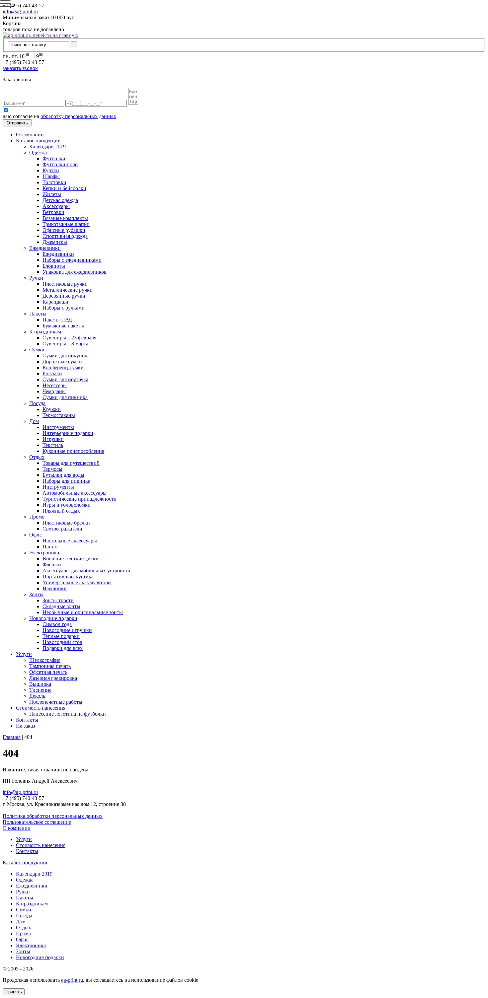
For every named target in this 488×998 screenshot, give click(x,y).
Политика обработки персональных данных (53, 816)
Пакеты (37, 314)
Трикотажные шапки (66, 224)
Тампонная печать (50, 666)
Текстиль (52, 445)
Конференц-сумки (63, 367)
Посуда (37, 403)
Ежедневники (45, 248)
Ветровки (53, 212)
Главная (12, 737)
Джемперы (54, 242)
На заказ (25, 726)
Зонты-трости (58, 600)
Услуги (24, 654)
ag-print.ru (72, 980)
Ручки (36, 278)
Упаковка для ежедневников (74, 272)
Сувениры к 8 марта (65, 343)
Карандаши (55, 302)
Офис (35, 534)
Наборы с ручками (63, 308)
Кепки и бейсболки (64, 188)
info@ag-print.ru (20, 11)
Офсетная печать (48, 672)
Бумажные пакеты (63, 325)
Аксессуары (56, 206)
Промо (36, 517)
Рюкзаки (52, 373)
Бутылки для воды (63, 475)
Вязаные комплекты (65, 218)
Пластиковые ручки (65, 284)
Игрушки (53, 439)
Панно (49, 546)
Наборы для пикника (66, 481)
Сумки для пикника (65, 397)
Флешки (51, 564)
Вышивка (40, 684)
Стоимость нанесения (40, 708)
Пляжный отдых (61, 511)
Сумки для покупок (64, 355)
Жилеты (51, 194)
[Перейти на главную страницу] (40, 35)
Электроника (44, 552)
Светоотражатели (62, 529)
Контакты (27, 720)
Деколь (37, 696)
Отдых (36, 457)
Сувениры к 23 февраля (69, 337)
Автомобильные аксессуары (74, 493)
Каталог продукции (38, 140)
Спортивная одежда (65, 236)
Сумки (36, 349)
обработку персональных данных (78, 116)
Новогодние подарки (53, 618)
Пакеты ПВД (57, 319)
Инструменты (58, 427)
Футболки (53, 158)
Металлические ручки (67, 290)
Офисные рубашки (63, 230)
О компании (30, 134)
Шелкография (44, 660)
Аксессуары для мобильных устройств (86, 570)
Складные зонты (61, 606)
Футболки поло (60, 164)
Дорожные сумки (62, 361)
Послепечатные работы (55, 702)
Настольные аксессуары (69, 540)
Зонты (36, 594)
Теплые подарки (61, 636)
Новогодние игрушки (67, 630)
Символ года (57, 624)
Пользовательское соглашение (37, 822)
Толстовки (54, 182)
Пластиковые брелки (66, 523)
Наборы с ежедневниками (72, 260)
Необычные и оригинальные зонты (82, 612)
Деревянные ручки (63, 296)
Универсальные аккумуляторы (77, 582)
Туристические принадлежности (79, 499)
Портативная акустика (68, 576)
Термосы (52, 469)
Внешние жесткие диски (70, 558)
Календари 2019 (47, 146)
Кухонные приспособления (73, 451)
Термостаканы (58, 415)
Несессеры (54, 385)
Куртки (50, 170)
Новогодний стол (62, 642)
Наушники (54, 588)
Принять (13, 991)
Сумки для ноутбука (65, 379)
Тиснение (40, 690)
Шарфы (51, 176)
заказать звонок (20, 68)
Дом (34, 421)
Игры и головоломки (66, 505)
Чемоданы (54, 391)
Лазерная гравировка (53, 678)
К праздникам (45, 331)
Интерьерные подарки (67, 433)
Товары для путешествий (71, 463)
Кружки (51, 409)
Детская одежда (60, 200)
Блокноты (53, 266)
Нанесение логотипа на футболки (67, 714)
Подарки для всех (62, 648)
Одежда (38, 152)
